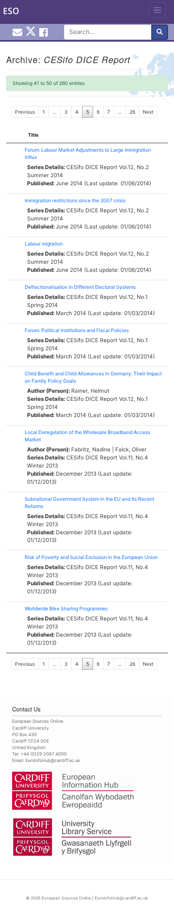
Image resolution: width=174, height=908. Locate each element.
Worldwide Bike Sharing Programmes (66, 608)
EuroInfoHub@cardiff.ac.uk (52, 760)
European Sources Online (66, 897)
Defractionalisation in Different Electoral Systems (80, 287)
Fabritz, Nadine (90, 449)
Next (148, 112)
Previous (25, 112)
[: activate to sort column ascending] (13, 135)
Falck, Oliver (130, 449)
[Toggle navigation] (157, 10)
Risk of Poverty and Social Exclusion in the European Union (91, 557)
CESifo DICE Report (91, 167)
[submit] (159, 32)
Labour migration (44, 244)
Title (33, 135)
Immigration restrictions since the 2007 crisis (75, 200)
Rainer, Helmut (90, 390)
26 (132, 112)
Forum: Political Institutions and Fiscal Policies (77, 330)
